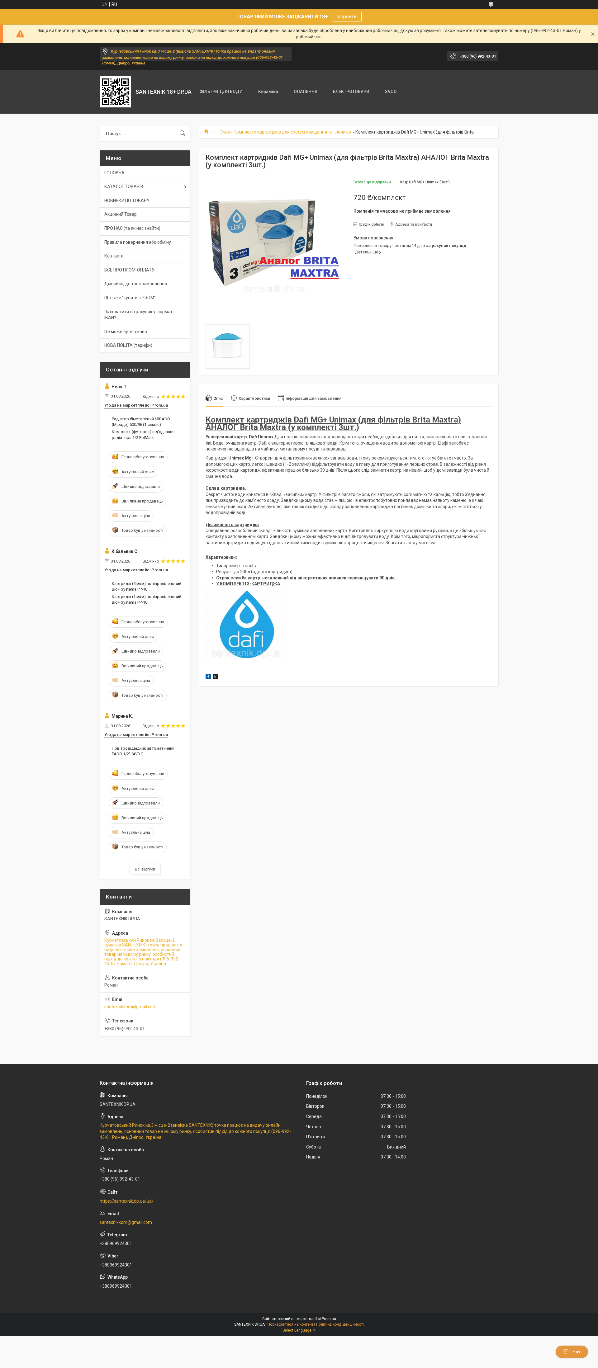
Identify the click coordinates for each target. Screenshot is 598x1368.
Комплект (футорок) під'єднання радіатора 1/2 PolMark (143, 434)
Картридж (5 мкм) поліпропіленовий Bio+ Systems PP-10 (146, 586)
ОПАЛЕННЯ (305, 91)
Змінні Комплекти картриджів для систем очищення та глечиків (285, 132)
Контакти (114, 255)
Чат (576, 1351)
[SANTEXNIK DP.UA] (115, 91)
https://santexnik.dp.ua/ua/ (127, 1201)
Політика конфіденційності (340, 1324)
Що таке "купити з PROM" (130, 297)
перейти (347, 17)
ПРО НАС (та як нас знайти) (132, 228)
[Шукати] (182, 133)
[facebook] (208, 677)
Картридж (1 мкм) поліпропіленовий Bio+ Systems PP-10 (146, 599)
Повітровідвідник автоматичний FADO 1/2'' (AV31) (143, 751)
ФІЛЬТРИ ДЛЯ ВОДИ (221, 91)
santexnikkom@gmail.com (130, 1006)
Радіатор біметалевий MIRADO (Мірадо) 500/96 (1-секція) (141, 422)
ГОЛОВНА (114, 172)
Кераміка (268, 91)
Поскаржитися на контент (290, 1324)
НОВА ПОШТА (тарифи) (128, 345)
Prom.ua (329, 1319)
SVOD (390, 91)
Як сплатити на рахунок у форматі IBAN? (138, 314)
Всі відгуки (145, 869)
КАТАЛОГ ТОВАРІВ (123, 186)
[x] (215, 677)
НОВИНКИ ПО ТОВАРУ (127, 200)
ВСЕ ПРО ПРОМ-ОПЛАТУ (129, 269)
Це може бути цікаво (125, 331)
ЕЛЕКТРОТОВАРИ (351, 91)
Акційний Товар (120, 214)
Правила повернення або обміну (137, 242)
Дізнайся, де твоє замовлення (135, 283)
